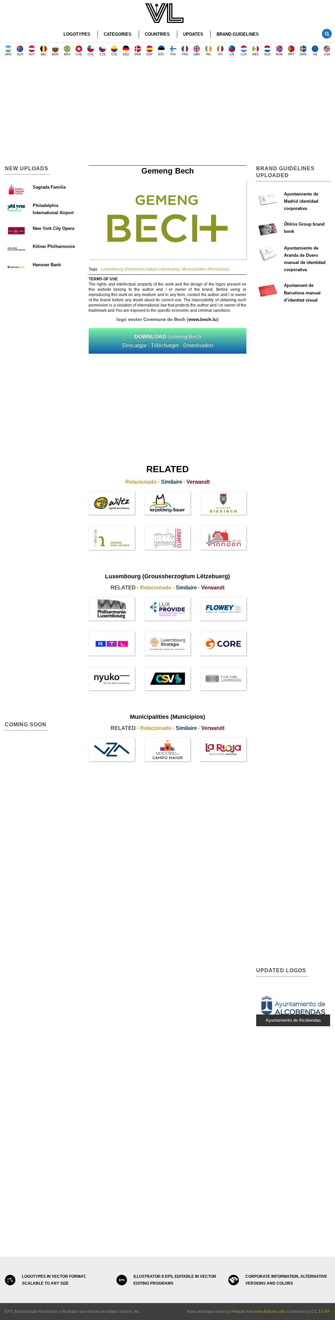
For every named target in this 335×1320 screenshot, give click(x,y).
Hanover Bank (47, 264)
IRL (208, 54)
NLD (267, 54)
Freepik (238, 1311)
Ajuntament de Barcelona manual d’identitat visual (302, 292)
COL (114, 54)
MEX (255, 54)
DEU (126, 54)
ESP (149, 54)
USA (327, 54)
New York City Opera (53, 228)
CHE (79, 54)
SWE (303, 54)
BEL (43, 54)
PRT (291, 54)
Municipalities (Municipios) (205, 269)
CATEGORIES (118, 34)
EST (161, 54)
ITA (220, 54)
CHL (91, 54)
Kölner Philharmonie (54, 246)
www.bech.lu (202, 319)
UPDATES (193, 34)
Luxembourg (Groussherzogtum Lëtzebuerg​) (140, 269)
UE (315, 54)
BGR (55, 54)
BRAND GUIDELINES (238, 34)
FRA (185, 54)
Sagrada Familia (49, 187)
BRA (67, 54)
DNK (137, 54)
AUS (20, 54)
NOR (279, 54)
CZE (102, 54)
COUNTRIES (157, 34)
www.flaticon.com (270, 1311)
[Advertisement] (167, 113)
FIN (173, 54)
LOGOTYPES (76, 34)
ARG (8, 54)
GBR (196, 54)
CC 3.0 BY (320, 1311)
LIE (232, 54)
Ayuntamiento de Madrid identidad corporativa (301, 201)
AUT (32, 54)
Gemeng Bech (167, 341)
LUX (244, 54)
